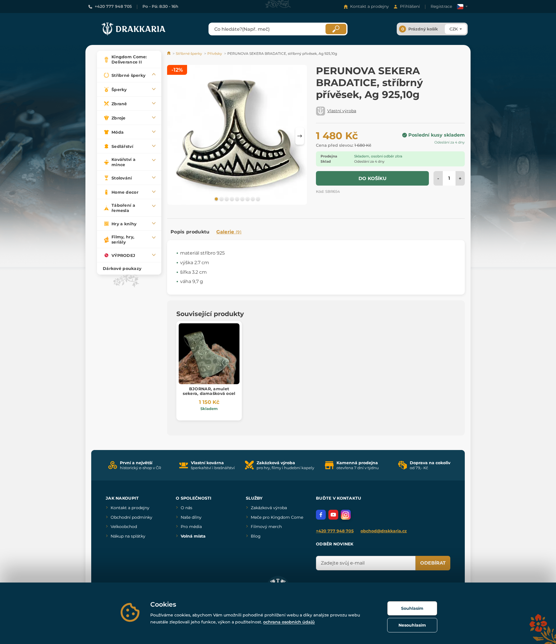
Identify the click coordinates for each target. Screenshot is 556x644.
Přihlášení (410, 6)
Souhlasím (412, 608)
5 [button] (236, 198)
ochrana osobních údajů (289, 622)
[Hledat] (335, 29)
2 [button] (221, 198)
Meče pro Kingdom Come (277, 517)
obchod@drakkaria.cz (384, 531)
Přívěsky (214, 53)
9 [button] (257, 198)
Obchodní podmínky (131, 517)
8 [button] (252, 198)
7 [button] (247, 198)
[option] (237, 136)
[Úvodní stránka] (169, 53)
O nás (186, 507)
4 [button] (231, 198)
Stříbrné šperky (189, 53)
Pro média (191, 526)
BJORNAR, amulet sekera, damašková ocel (209, 391)
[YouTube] (333, 515)
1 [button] (216, 198)
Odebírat (433, 563)
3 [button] (226, 198)
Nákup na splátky (128, 536)
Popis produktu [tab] (190, 232)
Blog (256, 536)
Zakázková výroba (269, 507)
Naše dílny (191, 517)
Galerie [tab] (229, 232)
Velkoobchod (124, 526)
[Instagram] (346, 515)
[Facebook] (321, 515)
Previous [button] (174, 136)
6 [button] (242, 198)
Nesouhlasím (412, 625)
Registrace (441, 6)
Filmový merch (266, 526)
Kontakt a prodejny (369, 6)
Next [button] (299, 136)
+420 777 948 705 (113, 6)
